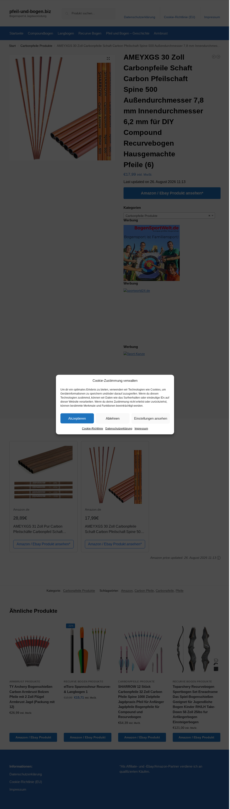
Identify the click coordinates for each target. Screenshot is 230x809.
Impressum (141, 428)
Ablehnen (112, 418)
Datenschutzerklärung (118, 428)
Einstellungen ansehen (150, 418)
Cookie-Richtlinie (92, 428)
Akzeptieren (77, 418)
